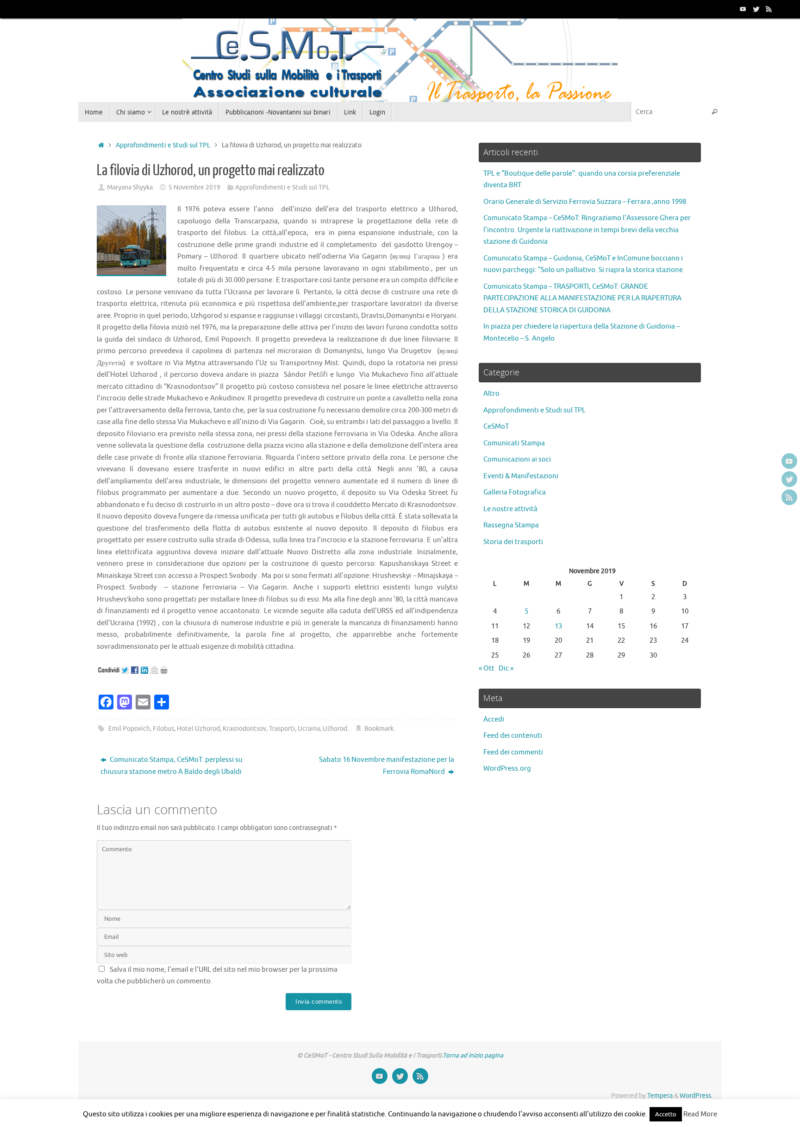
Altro (491, 393)
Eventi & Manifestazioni (520, 476)
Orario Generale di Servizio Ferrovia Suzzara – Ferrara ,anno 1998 (584, 201)
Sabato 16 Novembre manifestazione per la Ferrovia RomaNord (386, 765)
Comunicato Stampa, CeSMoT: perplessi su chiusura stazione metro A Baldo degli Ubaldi (171, 765)
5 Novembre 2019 (194, 187)
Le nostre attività (510, 509)
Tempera (660, 1096)
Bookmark (379, 729)
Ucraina (309, 729)
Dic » (506, 668)
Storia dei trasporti (513, 542)
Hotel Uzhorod (198, 729)
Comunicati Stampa (514, 443)
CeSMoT (496, 426)
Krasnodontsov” (193, 386)
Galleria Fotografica (514, 492)
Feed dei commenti (513, 752)
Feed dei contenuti (512, 735)
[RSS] (768, 8)
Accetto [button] (665, 1114)
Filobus (163, 729)
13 (558, 626)
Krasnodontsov (431, 504)
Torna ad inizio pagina (473, 1055)
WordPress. (696, 1096)
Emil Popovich (129, 729)
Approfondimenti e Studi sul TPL (163, 145)
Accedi (493, 719)
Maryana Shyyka (130, 187)
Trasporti (282, 729)
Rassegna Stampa (511, 525)
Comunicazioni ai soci (517, 459)
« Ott (486, 668)
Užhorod (335, 729)
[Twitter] (756, 8)
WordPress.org (507, 768)
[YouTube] (743, 8)
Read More (700, 1114)
